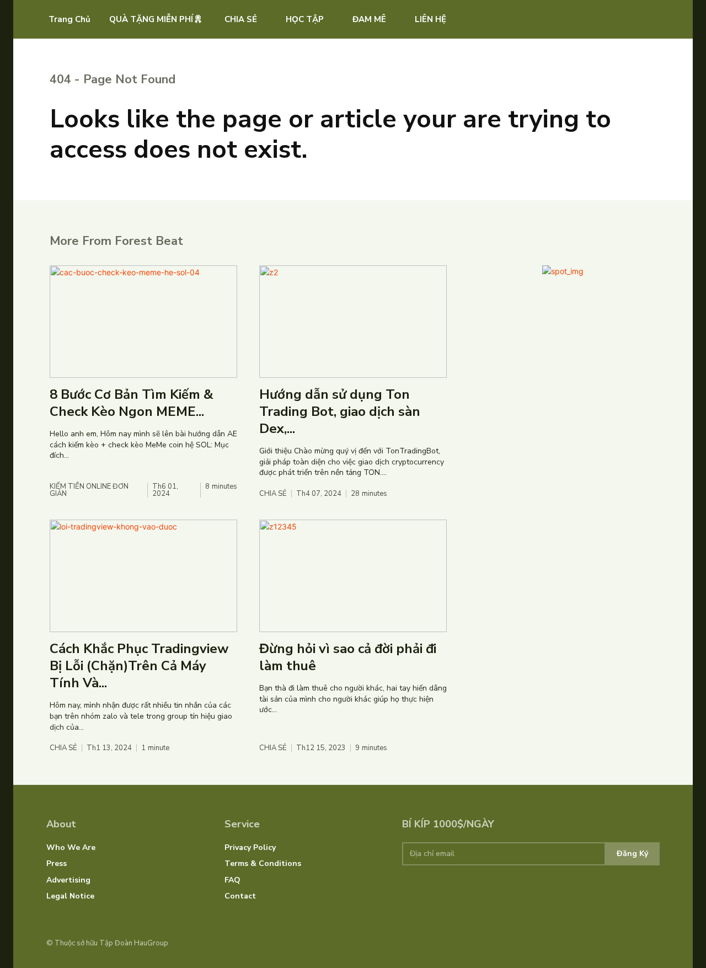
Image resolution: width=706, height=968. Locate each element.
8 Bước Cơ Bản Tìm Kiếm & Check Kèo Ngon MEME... (131, 403)
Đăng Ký (632, 853)
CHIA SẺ (273, 494)
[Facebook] (620, 943)
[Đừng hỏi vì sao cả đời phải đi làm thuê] (353, 576)
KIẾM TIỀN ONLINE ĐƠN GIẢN (89, 490)
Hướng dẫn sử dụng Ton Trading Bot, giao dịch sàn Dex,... (339, 411)
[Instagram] (637, 943)
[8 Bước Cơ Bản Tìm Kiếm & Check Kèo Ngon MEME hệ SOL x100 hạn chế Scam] (143, 321)
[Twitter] (654, 943)
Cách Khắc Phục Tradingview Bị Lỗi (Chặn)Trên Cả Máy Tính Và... (139, 666)
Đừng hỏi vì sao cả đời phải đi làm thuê (347, 657)
